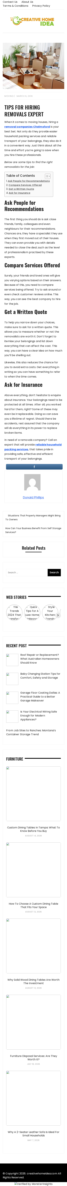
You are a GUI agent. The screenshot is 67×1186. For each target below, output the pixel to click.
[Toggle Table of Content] (46, 176)
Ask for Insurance (19, 193)
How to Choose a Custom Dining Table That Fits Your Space (33, 905)
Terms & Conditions (15, 6)
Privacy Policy (41, 6)
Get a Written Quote (21, 189)
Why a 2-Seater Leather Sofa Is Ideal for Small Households (33, 1133)
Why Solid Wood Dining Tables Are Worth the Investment (33, 981)
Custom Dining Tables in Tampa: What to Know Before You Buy (33, 829)
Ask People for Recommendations (29, 181)
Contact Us (10, 2)
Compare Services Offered (25, 185)
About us (27, 2)
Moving (8, 96)
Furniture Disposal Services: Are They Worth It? (33, 1057)
